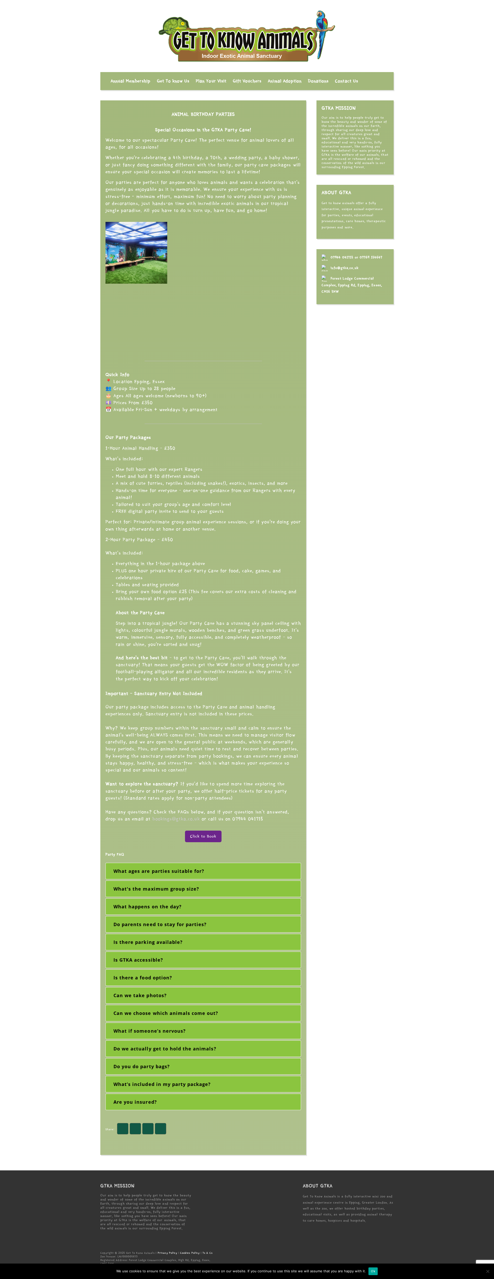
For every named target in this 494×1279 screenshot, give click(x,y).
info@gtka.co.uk (345, 268)
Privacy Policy (168, 1252)
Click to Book (203, 836)
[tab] (203, 871)
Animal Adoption (285, 81)
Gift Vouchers (247, 81)
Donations (318, 81)
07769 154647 (371, 257)
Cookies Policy (190, 1252)
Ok (373, 1271)
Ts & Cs (207, 1252)
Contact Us (346, 81)
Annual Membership (131, 81)
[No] (487, 1271)
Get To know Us (173, 81)
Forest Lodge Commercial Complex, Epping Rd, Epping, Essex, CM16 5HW (352, 285)
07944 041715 (342, 257)
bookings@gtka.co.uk (176, 818)
